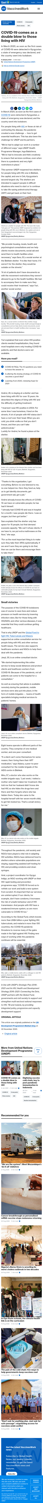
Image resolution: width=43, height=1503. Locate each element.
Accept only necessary (36, 1489)
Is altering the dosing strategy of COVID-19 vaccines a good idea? (23, 375)
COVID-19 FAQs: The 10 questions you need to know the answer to (23, 368)
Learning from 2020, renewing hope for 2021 (21, 382)
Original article (10, 1033)
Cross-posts (29, 22)
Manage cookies (36, 1481)
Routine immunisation (30, 1100)
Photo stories (20, 25)
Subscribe (11, 1474)
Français (39, 2)
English (33, 2)
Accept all (36, 1497)
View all (38, 1051)
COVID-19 (19, 22)
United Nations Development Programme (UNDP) (19, 62)
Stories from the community (7, 22)
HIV (29, 25)
